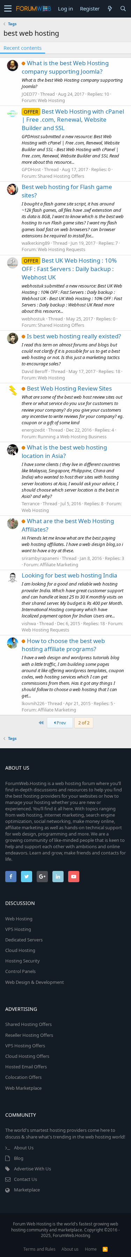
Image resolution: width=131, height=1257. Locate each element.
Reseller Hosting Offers (29, 1035)
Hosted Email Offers (26, 1066)
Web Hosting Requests (61, 249)
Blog (18, 1158)
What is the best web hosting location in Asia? (64, 451)
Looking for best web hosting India (69, 575)
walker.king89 (36, 243)
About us (70, 1249)
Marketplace (27, 1190)
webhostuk (33, 319)
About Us (24, 1147)
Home (91, 1249)
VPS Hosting (18, 929)
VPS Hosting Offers (25, 1045)
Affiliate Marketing (59, 564)
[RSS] (105, 1249)
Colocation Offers (23, 1077)
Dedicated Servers (24, 940)
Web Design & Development (34, 982)
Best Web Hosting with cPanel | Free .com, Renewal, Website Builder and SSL (73, 119)
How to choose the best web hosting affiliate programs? (63, 645)
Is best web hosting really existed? (74, 336)
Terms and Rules (39, 1249)
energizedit (33, 430)
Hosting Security (22, 961)
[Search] (123, 8)
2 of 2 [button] (83, 722)
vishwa (29, 623)
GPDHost (31, 169)
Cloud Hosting (20, 950)
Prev (61, 722)
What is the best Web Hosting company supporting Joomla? (65, 67)
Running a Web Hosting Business (72, 436)
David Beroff (35, 371)
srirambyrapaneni (40, 558)
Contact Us (25, 1179)
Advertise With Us (32, 1168)
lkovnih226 (33, 703)
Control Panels (20, 971)
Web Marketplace (23, 1088)
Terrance (30, 503)
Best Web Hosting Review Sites (69, 388)
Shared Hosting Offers (61, 176)
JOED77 (29, 94)
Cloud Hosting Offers (27, 1056)
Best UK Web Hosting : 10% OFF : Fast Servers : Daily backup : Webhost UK (69, 268)
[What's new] (109, 8)
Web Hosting (51, 100)
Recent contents (22, 47)
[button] (7, 9)
